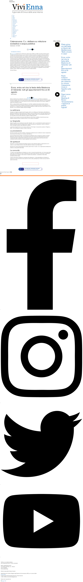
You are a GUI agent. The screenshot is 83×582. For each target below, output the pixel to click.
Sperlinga (14, 33)
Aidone (13, 17)
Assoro (13, 18)
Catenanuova (14, 22)
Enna (13, 15)
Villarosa (13, 36)
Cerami (13, 24)
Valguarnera (14, 35)
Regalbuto (14, 32)
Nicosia (13, 27)
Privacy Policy (12, 1)
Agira (13, 16)
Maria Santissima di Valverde (32, 98)
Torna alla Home (30, 74)
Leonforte (14, 26)
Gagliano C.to (14, 25)
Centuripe (14, 23)
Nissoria (13, 28)
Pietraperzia (14, 31)
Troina (13, 34)
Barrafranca (14, 19)
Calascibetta (14, 20)
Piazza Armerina (15, 30)
